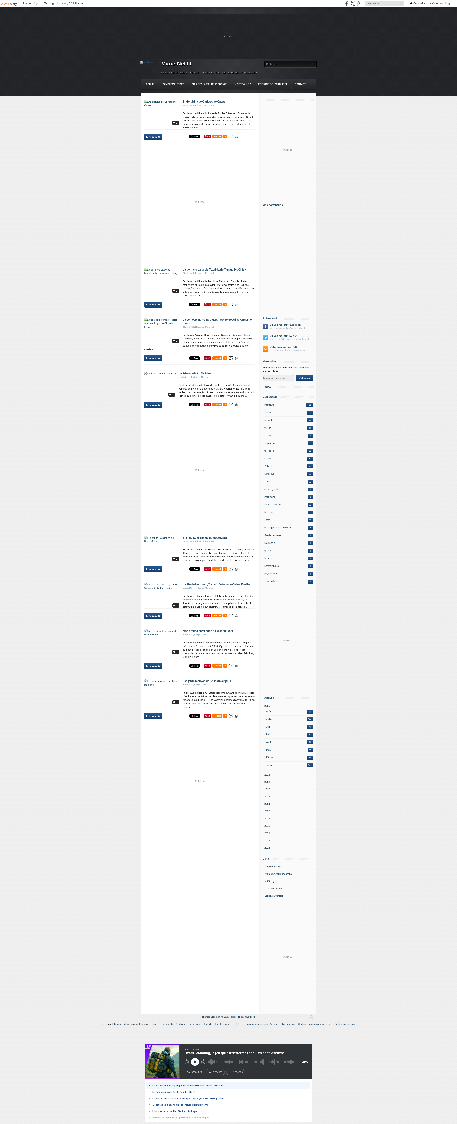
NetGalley (269, 881)
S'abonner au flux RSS (283, 346)
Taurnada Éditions (273, 888)
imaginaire (269, 497)
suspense (269, 458)
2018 (267, 825)
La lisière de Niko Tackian (195, 373)
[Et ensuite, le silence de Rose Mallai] (162, 541)
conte (267, 520)
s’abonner (197, 1072)
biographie (269, 543)
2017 (267, 833)
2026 (267, 705)
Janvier (270, 765)
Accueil (151, 84)
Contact (300, 84)
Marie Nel (121, 1024)
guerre (267, 550)
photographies (271, 566)
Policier (268, 466)
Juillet (269, 719)
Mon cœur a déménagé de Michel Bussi (208, 630)
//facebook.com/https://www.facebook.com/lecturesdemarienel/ (291, 328)
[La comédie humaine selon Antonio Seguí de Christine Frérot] (162, 326)
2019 (267, 818)
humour (268, 558)
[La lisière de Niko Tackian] (160, 373)
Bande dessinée (272, 535)
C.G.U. (238, 1024)
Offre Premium (288, 1024)
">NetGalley (242, 84)
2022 (267, 796)
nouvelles (269, 420)
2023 (267, 789)
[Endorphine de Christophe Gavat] (162, 105)
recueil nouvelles (273, 504)
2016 (267, 840)
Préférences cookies (345, 1024)
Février (269, 757)
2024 (267, 782)
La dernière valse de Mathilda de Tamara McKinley (214, 269)
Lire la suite (153, 136)
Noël (266, 481)
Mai (268, 734)
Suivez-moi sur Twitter (283, 335)
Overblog (250, 1017)
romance (268, 412)
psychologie (270, 573)
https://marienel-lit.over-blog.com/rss (287, 350)
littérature (269, 404)
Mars (268, 749)
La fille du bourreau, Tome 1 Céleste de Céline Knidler (216, 584)
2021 (267, 803)
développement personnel (277, 527)
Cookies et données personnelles (314, 1024)
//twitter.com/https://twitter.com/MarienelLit (289, 339)
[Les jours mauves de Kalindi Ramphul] (162, 684)
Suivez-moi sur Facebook (285, 324)
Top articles (194, 1024)
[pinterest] (358, 3)
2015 (267, 847)
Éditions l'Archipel (273, 896)
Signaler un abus (223, 1024)
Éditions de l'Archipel (273, 84)
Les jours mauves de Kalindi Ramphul (207, 681)
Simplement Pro (173, 84)
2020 (267, 811)
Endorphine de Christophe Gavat (204, 101)
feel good (269, 450)
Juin (268, 726)
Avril (268, 742)
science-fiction (271, 581)
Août (268, 711)
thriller (267, 427)
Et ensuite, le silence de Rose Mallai (205, 537)
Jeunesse (269, 435)
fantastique (270, 443)
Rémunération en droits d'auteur (261, 1024)
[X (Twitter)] (352, 3)
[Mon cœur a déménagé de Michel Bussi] (162, 634)
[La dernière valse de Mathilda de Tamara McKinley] (162, 273)
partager (217, 1072)
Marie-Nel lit (176, 64)
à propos (238, 1072)
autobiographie (271, 489)
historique (269, 474)
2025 (267, 774)
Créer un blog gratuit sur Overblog (168, 1024)
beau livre (269, 512)
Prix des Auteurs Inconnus (209, 84)
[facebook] (346, 3)
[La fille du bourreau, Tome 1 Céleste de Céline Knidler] (162, 588)
